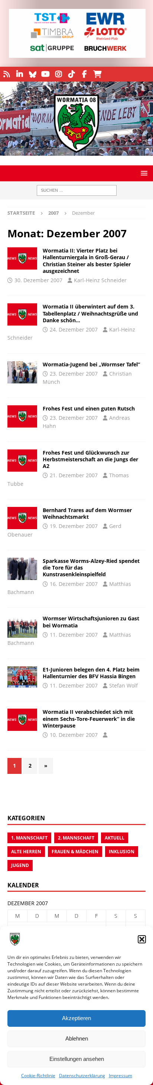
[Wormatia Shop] (97, 74)
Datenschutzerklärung (82, 1075)
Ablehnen (76, 1038)
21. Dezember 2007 (74, 475)
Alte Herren (26, 851)
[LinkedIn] (19, 74)
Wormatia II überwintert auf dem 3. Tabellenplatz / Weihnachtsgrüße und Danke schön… (90, 313)
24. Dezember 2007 (74, 329)
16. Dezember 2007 (74, 583)
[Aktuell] (22, 372)
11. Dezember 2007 (74, 634)
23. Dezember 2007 (74, 373)
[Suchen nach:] (77, 190)
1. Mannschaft (29, 838)
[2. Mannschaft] (22, 258)
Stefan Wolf (123, 685)
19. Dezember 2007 (74, 526)
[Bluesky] (32, 74)
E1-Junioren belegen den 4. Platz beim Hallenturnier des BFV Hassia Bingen (91, 673)
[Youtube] (45, 74)
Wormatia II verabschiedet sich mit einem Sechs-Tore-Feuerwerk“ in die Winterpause (89, 718)
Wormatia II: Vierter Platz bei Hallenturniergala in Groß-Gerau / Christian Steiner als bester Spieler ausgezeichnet (87, 260)
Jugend (20, 865)
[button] (142, 939)
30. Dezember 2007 (38, 280)
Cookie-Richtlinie (38, 1075)
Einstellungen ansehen (76, 1059)
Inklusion (121, 851)
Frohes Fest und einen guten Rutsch (89, 408)
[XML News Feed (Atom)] (6, 74)
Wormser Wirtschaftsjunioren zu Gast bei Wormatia (91, 622)
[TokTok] (71, 74)
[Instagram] (58, 74)
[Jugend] (22, 416)
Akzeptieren (76, 1018)
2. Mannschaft (76, 838)
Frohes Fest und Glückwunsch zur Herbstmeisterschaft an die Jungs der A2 (90, 459)
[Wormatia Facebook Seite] (84, 74)
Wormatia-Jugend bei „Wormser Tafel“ (91, 364)
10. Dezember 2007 (74, 734)
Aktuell (114, 838)
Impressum (120, 1075)
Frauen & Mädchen (75, 851)
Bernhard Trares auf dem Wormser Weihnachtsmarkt (87, 513)
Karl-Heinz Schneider (100, 280)
